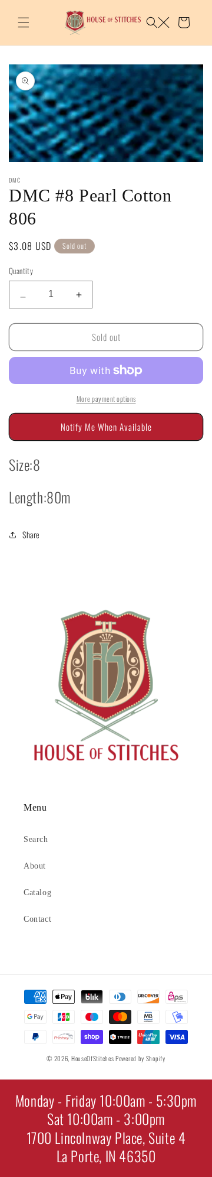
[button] (24, 22)
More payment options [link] (106, 399)
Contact (37, 919)
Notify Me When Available (106, 426)
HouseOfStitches (92, 1058)
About (35, 865)
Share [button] (31, 534)
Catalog (37, 892)
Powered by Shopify (140, 1058)
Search (36, 839)
